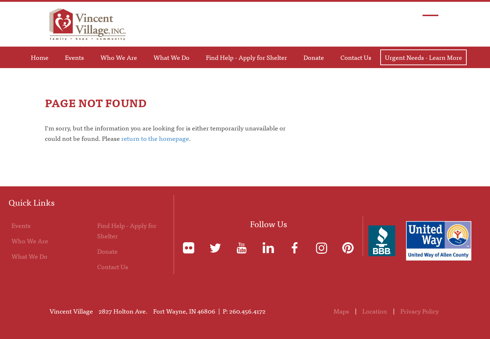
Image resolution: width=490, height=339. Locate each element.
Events (74, 57)
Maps (341, 311)
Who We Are (118, 57)
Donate (313, 57)
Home (39, 57)
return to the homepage (155, 138)
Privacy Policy (419, 311)
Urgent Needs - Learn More (423, 57)
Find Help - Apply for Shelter (246, 57)
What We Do (171, 57)
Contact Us (355, 57)
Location (374, 311)
